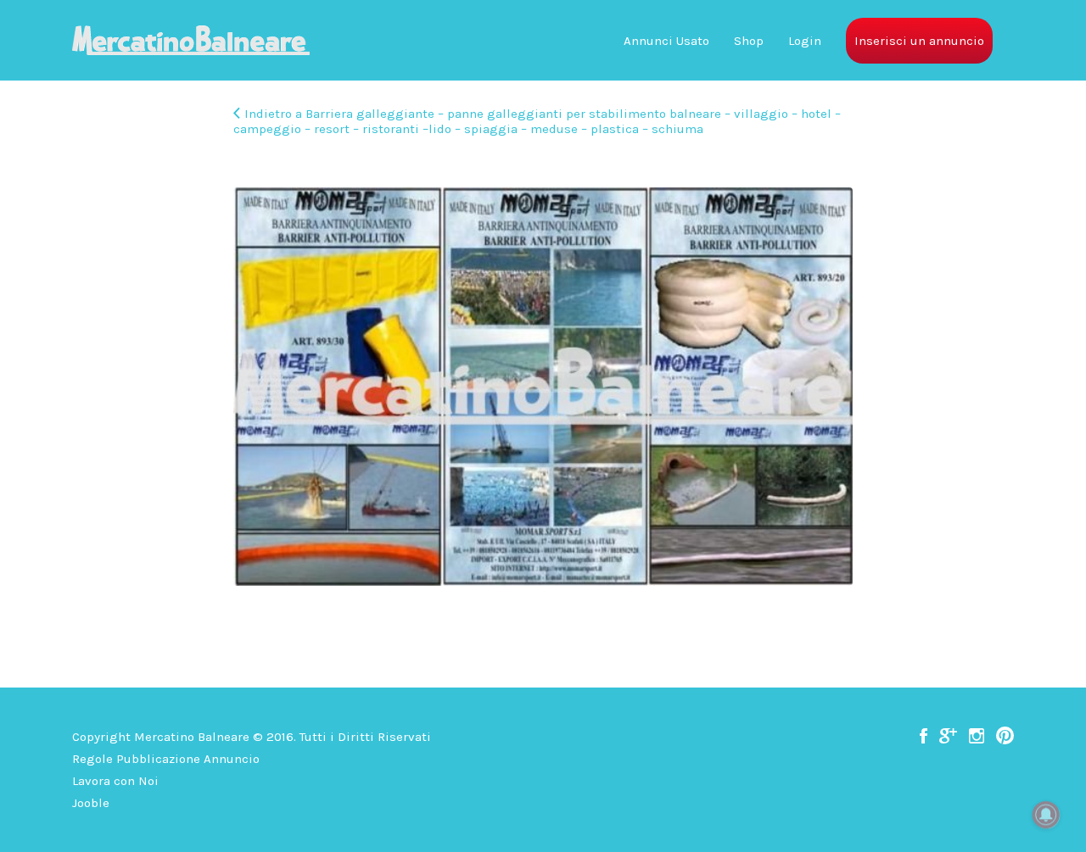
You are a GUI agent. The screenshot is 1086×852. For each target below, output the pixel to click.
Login (804, 40)
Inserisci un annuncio (919, 40)
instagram (976, 736)
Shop (749, 40)
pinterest (1005, 736)
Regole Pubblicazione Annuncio (166, 758)
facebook (923, 736)
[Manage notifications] (1046, 814)
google (948, 736)
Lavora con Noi (115, 780)
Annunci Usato (666, 40)
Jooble (90, 802)
